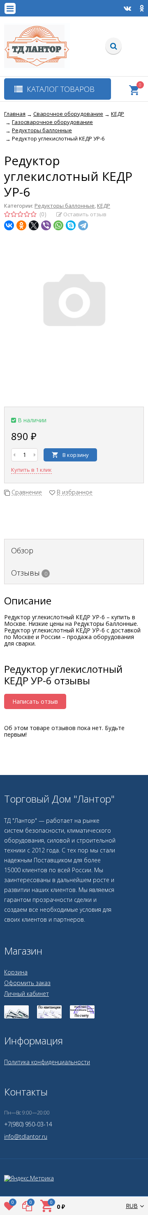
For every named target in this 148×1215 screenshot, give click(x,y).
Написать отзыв (35, 701)
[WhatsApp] (58, 225)
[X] (34, 225)
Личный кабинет (26, 993)
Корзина (16, 972)
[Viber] (46, 225)
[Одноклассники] (21, 225)
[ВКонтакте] (9, 225)
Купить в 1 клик (31, 469)
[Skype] (71, 225)
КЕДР (103, 205)
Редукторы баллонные (65, 205)
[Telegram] (83, 225)
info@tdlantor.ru (25, 1136)
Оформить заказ (27, 983)
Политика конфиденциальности (47, 1062)
